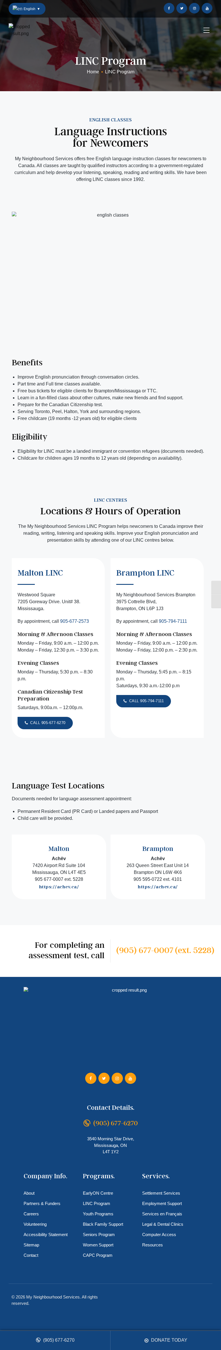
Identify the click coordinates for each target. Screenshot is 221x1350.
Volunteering (35, 1224)
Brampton (157, 848)
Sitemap (31, 1244)
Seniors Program (99, 1234)
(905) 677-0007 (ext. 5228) (165, 950)
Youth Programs (98, 1213)
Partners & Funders (42, 1203)
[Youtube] (207, 8)
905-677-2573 (74, 621)
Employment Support (162, 1203)
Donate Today (168, 1340)
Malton (58, 848)
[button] (45, 723)
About (29, 1193)
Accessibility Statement (46, 1234)
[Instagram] (194, 8)
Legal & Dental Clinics (162, 1224)
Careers (31, 1213)
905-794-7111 (173, 621)
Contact (31, 1255)
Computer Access (159, 1234)
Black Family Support (103, 1224)
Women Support (98, 1244)
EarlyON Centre (98, 1193)
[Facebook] (169, 8)
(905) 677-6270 (58, 1340)
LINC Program (96, 1203)
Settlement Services (161, 1193)
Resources (152, 1244)
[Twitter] (181, 8)
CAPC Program (98, 1255)
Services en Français (162, 1213)
